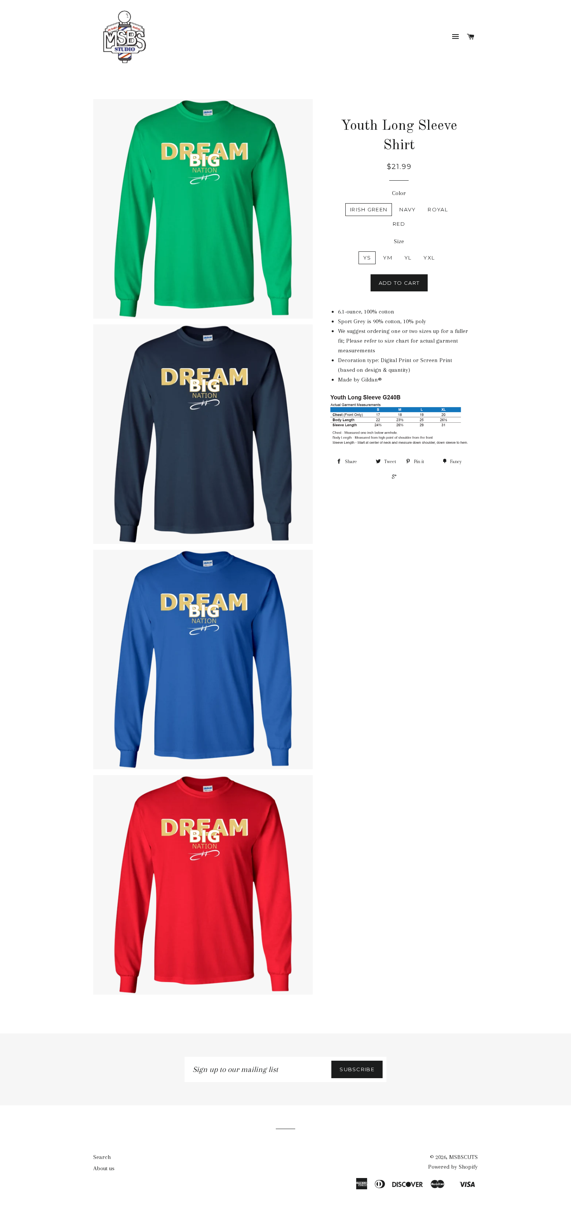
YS (367, 257)
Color (399, 193)
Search (102, 1157)
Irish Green (368, 209)
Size (399, 241)
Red (399, 224)
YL (408, 257)
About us (104, 1168)
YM (387, 257)
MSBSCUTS (463, 1157)
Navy (407, 209)
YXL (429, 257)
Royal (438, 209)
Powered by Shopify (453, 1166)
